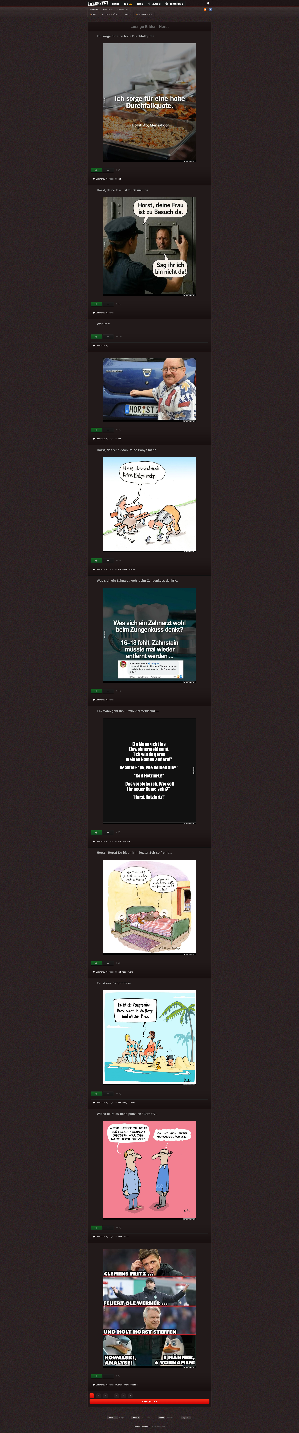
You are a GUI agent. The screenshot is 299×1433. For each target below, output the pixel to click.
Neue (140, 3)
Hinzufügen (176, 3)
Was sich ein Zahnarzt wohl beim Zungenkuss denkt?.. (137, 580)
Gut (96, 170)
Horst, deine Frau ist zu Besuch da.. (123, 190)
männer (135, 1385)
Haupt (115, 3)
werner (119, 1385)
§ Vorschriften (122, 9)
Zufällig (156, 3)
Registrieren (107, 9)
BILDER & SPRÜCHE (110, 14)
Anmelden (94, 9)
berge (125, 1102)
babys (132, 569)
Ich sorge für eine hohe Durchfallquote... (127, 36)
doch (125, 569)
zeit (124, 972)
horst (118, 179)
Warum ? (103, 324)
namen (127, 841)
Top (128, 3)
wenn (131, 972)
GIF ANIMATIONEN (144, 14)
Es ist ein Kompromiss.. (115, 983)
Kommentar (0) (101, 179)
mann (118, 841)
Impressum (146, 1426)
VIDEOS (127, 14)
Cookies (137, 1426)
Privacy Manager (158, 1426)
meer (133, 1102)
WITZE (93, 14)
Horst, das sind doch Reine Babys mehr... (127, 450)
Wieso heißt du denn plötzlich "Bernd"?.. (127, 1114)
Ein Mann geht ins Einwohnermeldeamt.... (128, 711)
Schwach (108, 170)
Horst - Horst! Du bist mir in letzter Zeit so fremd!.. (134, 852)
